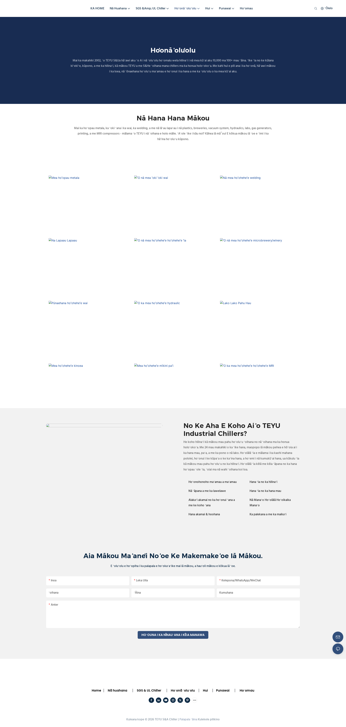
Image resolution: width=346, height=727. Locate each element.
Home (96, 690)
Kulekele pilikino (209, 719)
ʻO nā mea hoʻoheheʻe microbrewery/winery (260, 258)
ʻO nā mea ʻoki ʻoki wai (174, 196)
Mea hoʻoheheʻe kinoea (88, 384)
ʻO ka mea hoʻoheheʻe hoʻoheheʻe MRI (260, 384)
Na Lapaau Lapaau (89, 258)
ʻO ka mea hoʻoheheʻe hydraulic (174, 321)
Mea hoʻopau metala (89, 196)
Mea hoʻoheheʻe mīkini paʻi (174, 384)
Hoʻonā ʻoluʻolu (183, 690)
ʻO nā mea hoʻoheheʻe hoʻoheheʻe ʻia (174, 258)
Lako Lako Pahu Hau (260, 321)
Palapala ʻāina (188, 719)
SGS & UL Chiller (149, 690)
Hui (205, 690)
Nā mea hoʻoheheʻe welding (260, 196)
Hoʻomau (247, 690)
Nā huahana (117, 690)
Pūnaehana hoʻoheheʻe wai (88, 321)
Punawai (222, 690)
